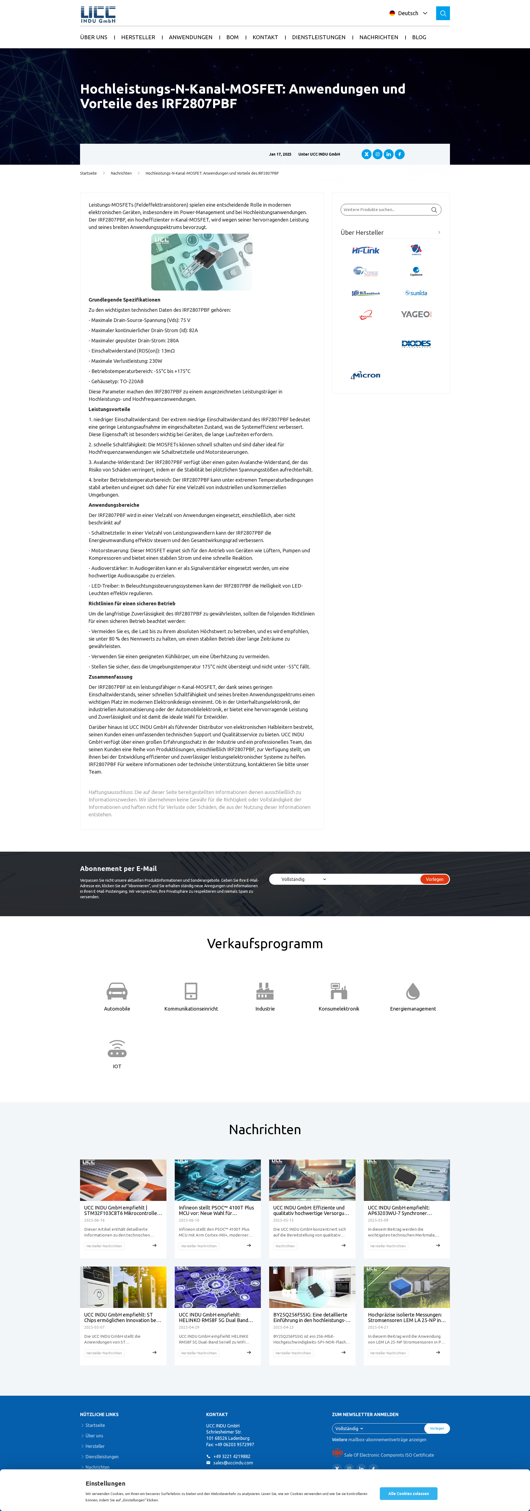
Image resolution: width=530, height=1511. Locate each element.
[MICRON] (366, 375)
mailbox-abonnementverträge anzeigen (387, 1439)
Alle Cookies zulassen (408, 1493)
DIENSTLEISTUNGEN (319, 37)
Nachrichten (121, 173)
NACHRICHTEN (378, 37)
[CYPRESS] (366, 272)
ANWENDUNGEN (191, 37)
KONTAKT (265, 37)
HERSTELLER (138, 37)
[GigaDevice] (416, 272)
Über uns (94, 1435)
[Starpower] (366, 315)
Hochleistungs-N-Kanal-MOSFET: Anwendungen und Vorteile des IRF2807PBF (212, 173)
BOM (232, 37)
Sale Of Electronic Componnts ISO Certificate (389, 1455)
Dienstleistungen (102, 1456)
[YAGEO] (416, 314)
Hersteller (95, 1446)
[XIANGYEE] (416, 250)
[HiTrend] (366, 293)
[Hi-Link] (366, 250)
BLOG (419, 37)
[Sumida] (416, 293)
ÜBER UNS (93, 37)
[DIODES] (416, 345)
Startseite (88, 173)
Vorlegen (435, 879)
